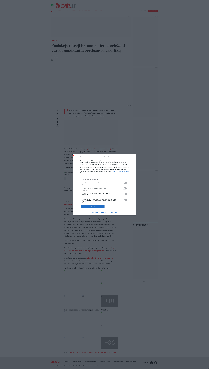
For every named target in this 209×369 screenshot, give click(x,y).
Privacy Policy (113, 212)
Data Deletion (95, 212)
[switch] (125, 183)
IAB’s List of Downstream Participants (120, 171)
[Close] (132, 157)
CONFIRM (92, 206)
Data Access (104, 212)
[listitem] (104, 179)
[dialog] (104, 184)
